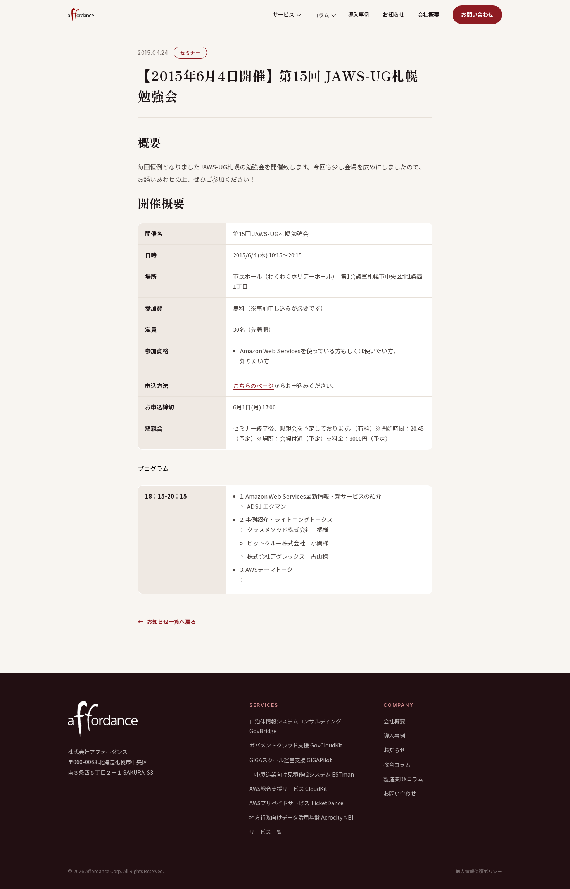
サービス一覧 (265, 831)
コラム (321, 15)
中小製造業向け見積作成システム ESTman (301, 774)
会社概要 (428, 14)
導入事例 (359, 14)
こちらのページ (253, 385)
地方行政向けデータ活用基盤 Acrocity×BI (301, 817)
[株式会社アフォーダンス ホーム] (81, 14)
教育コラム (397, 764)
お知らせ (393, 14)
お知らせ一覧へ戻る (167, 621)
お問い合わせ (477, 14)
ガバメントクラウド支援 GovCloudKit (295, 745)
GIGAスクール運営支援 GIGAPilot (290, 760)
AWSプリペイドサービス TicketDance (296, 803)
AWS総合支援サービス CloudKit (288, 788)
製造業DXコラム (403, 779)
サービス (283, 14)
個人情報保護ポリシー (479, 871)
